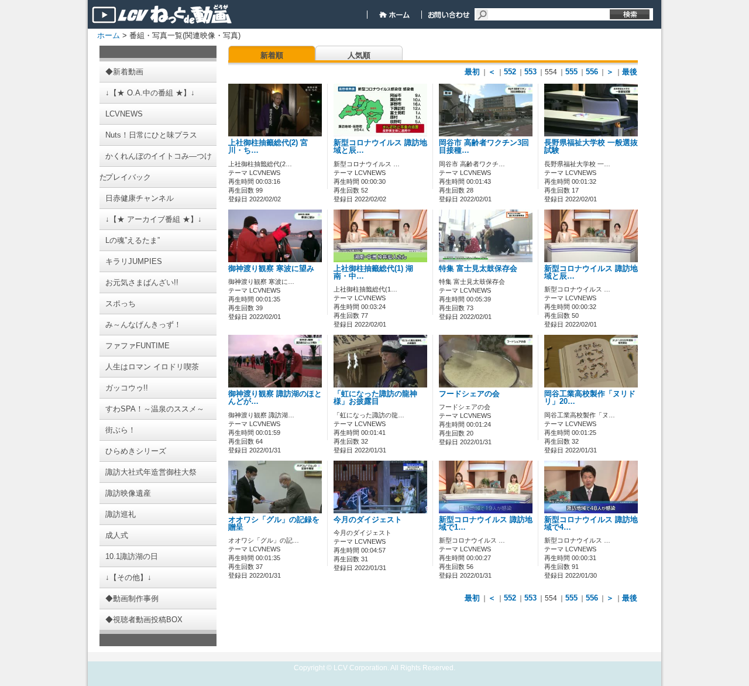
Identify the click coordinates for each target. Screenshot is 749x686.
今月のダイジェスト (368, 520)
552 (510, 71)
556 (592, 71)
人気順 (359, 55)
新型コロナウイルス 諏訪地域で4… (591, 523)
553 (530, 71)
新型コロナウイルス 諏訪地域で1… (485, 523)
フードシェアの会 (469, 394)
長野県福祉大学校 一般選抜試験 (591, 147)
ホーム (108, 35)
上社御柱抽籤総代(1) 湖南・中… (373, 272)
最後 (629, 71)
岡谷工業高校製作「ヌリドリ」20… (589, 398)
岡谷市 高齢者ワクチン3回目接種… (484, 147)
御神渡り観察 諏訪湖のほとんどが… (275, 398)
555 (571, 71)
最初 (472, 71)
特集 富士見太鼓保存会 (478, 269)
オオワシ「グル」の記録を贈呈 (273, 523)
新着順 (271, 55)
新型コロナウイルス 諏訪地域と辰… (380, 147)
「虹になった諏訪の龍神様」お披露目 (375, 398)
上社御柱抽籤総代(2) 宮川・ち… (268, 147)
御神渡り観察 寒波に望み (271, 269)
